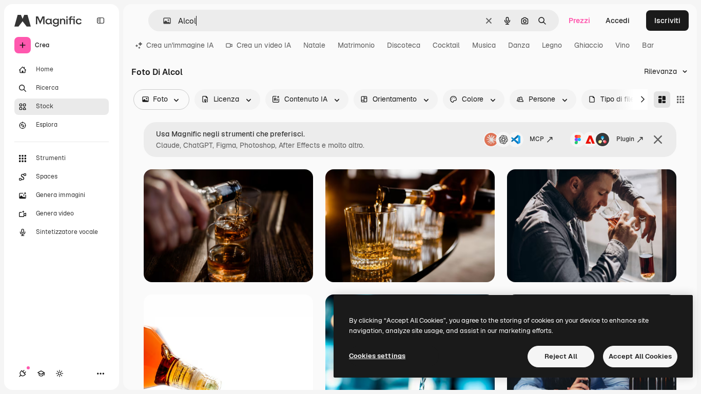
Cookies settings (377, 355)
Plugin (625, 139)
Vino (622, 45)
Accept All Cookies (640, 356)
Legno (552, 45)
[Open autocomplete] (163, 21)
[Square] (680, 99)
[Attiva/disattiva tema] (59, 373)
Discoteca (403, 45)
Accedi (618, 20)
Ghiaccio (588, 45)
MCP (537, 139)
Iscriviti (667, 20)
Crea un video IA (264, 45)
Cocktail (446, 45)
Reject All (560, 356)
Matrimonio (356, 45)
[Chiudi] (658, 139)
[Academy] (41, 373)
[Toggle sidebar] (100, 20)
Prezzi (579, 20)
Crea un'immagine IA (179, 45)
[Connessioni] (22, 373)
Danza (519, 45)
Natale (314, 45)
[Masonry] (662, 99)
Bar (648, 45)
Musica (484, 45)
